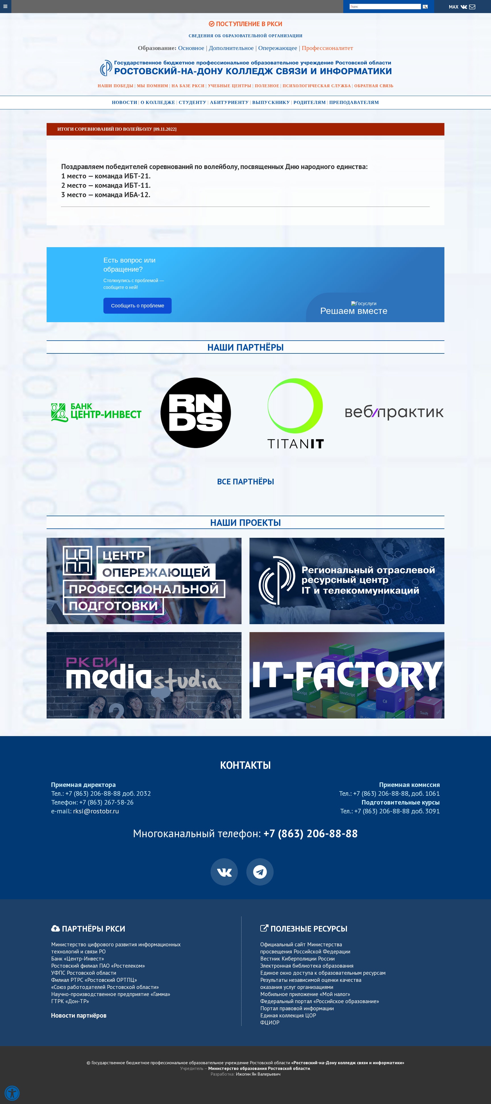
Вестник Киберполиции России (297, 958)
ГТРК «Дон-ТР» (70, 1001)
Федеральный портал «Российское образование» (319, 1001)
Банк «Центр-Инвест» (77, 958)
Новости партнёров (79, 1015)
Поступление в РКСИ (248, 24)
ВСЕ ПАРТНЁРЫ (245, 481)
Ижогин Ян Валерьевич (258, 1074)
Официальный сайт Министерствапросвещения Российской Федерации (305, 948)
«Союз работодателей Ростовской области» (105, 986)
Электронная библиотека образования (306, 965)
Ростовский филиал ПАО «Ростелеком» (98, 965)
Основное (191, 47)
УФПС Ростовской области (83, 972)
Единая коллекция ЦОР (288, 1015)
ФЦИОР (269, 1022)
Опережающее (277, 47)
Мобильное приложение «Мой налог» (305, 993)
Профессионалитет (327, 47)
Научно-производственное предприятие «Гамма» (110, 993)
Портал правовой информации (297, 1008)
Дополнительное (231, 47)
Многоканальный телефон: (245, 833)
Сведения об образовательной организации (246, 36)
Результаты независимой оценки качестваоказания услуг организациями (310, 983)
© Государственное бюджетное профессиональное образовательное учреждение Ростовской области (245, 1062)
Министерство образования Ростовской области (259, 1068)
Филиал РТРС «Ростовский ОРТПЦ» (94, 979)
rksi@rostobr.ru (96, 811)
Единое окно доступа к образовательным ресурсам (323, 972)
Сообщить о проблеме (137, 306)
